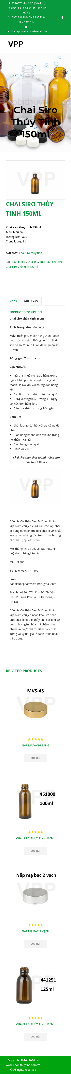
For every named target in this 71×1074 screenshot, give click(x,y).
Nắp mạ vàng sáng (35, 745)
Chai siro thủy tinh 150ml (22, 266)
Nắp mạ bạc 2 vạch (35, 931)
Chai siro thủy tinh (30, 253)
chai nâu (45, 262)
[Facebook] (62, 17)
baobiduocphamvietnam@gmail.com (27, 31)
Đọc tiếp (35, 757)
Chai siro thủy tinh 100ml (35, 838)
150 (14, 262)
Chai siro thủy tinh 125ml (35, 1024)
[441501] (35, 180)
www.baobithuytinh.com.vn (23, 1065)
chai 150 (33, 262)
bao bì (22, 262)
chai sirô (57, 262)
